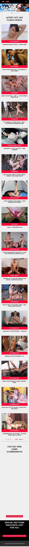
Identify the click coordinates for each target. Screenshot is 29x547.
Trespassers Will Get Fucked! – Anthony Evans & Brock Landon (14, 434)
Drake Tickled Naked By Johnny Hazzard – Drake (14, 382)
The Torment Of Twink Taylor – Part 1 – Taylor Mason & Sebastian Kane (14, 123)
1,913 (16, 439)
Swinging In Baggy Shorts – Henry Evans (14, 44)
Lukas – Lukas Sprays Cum (14, 227)
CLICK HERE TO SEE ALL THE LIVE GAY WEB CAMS (14, 516)
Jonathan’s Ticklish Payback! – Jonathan (14, 331)
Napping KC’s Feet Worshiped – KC (14, 356)
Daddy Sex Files (14, 249)
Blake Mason (14, 275)
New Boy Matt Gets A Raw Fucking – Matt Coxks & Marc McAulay (14, 305)
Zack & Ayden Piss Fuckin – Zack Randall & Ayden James (14, 70)
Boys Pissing (14, 66)
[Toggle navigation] (26, 1)
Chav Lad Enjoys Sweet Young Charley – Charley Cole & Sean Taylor (14, 175)
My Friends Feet (14, 328)
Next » (21, 439)
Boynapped (14, 93)
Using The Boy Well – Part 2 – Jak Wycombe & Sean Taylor (14, 96)
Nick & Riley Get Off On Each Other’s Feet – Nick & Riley (14, 408)
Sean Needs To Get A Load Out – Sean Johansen (14, 149)
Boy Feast (14, 224)
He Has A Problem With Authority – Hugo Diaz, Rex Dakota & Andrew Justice (14, 253)
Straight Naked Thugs (14, 145)
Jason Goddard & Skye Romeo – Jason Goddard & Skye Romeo (14, 201)
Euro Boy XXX (14, 198)
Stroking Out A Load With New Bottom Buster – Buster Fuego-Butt (14, 279)
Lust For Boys (14, 41)
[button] (12, 13)
